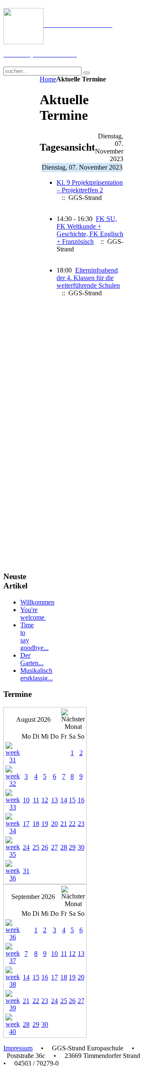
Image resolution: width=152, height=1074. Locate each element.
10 (26, 800)
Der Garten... (31, 659)
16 (81, 800)
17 (26, 823)
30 (81, 847)
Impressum (18, 1048)
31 (26, 870)
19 (44, 823)
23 (81, 823)
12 (44, 800)
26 (44, 847)
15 (72, 800)
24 (26, 847)
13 (54, 800)
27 (54, 847)
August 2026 (33, 719)
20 (54, 823)
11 (36, 800)
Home (48, 79)
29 (72, 847)
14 (63, 800)
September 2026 (33, 896)
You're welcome (33, 613)
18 (36, 823)
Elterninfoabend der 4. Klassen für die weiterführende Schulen (88, 278)
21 (63, 823)
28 (63, 847)
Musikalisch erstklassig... (36, 674)
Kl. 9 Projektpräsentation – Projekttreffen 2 (90, 186)
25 (36, 847)
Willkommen (37, 602)
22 (72, 823)
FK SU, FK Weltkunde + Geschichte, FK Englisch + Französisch (90, 230)
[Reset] (86, 73)
